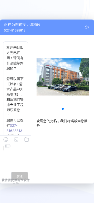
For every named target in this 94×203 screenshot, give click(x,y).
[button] (63, 109)
